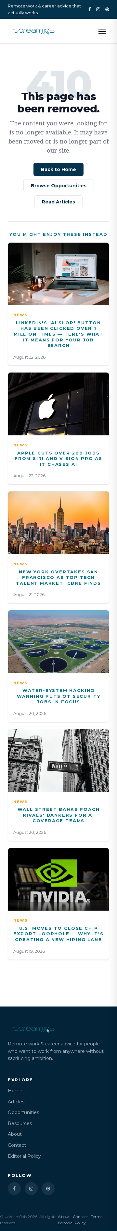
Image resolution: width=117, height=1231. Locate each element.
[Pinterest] (107, 9)
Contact (17, 1145)
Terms (96, 1216)
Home (15, 1091)
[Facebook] (89, 9)
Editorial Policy (24, 1156)
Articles (16, 1102)
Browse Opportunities (58, 186)
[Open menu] (102, 31)
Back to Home (58, 169)
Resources (20, 1123)
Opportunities (23, 1112)
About (15, 1134)
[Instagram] (98, 9)
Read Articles (58, 202)
